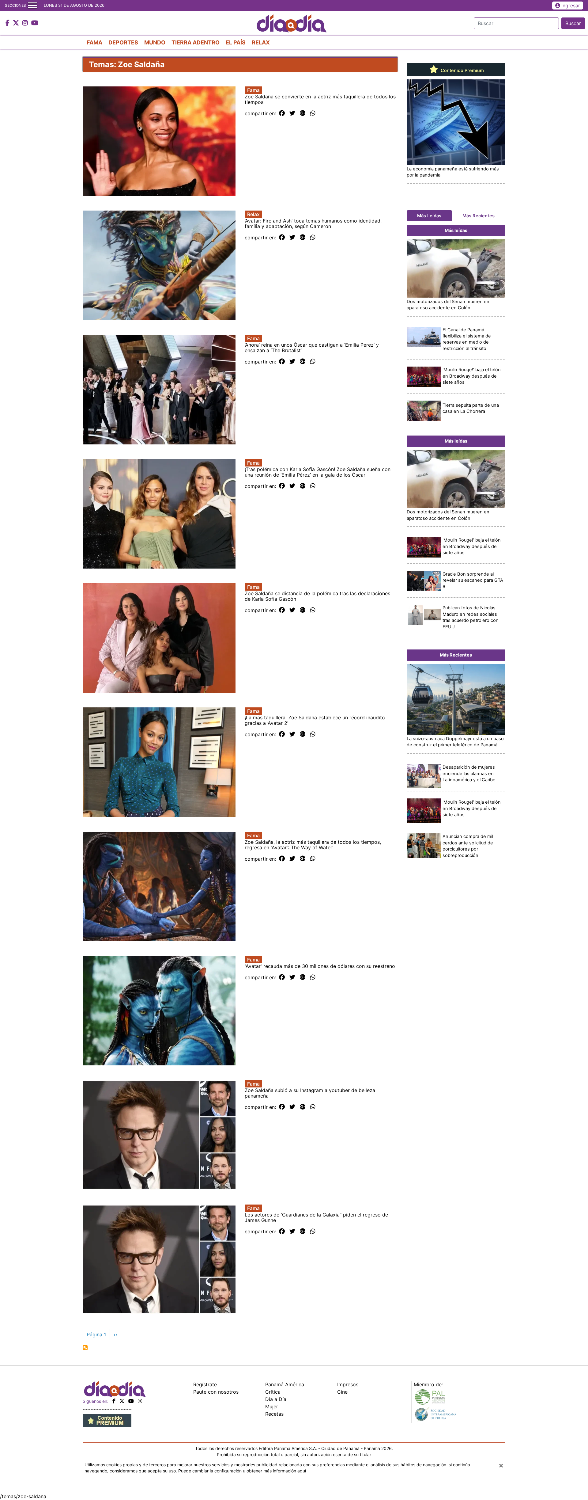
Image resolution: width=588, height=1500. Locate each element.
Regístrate (205, 1384)
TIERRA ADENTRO (196, 42)
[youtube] (131, 1401)
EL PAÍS (236, 42)
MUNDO (154, 42)
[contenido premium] (107, 1420)
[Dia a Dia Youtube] (34, 23)
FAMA (94, 42)
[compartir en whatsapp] (313, 113)
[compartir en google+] (302, 113)
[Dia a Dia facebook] (8, 23)
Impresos (347, 1384)
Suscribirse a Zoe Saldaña (85, 1347)
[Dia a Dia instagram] (25, 23)
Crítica (273, 1392)
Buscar (573, 23)
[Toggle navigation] (32, 5)
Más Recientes (478, 216)
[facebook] (113, 1401)
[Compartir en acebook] (281, 113)
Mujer (271, 1406)
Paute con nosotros (216, 1392)
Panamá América (284, 1384)
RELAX (261, 42)
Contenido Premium (461, 70)
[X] (121, 1401)
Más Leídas (429, 216)
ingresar (570, 5)
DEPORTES (123, 42)
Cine (342, 1392)
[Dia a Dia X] (17, 23)
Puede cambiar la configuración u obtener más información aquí (242, 1470)
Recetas (274, 1414)
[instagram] (140, 1401)
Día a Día (275, 1399)
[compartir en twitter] (292, 113)
